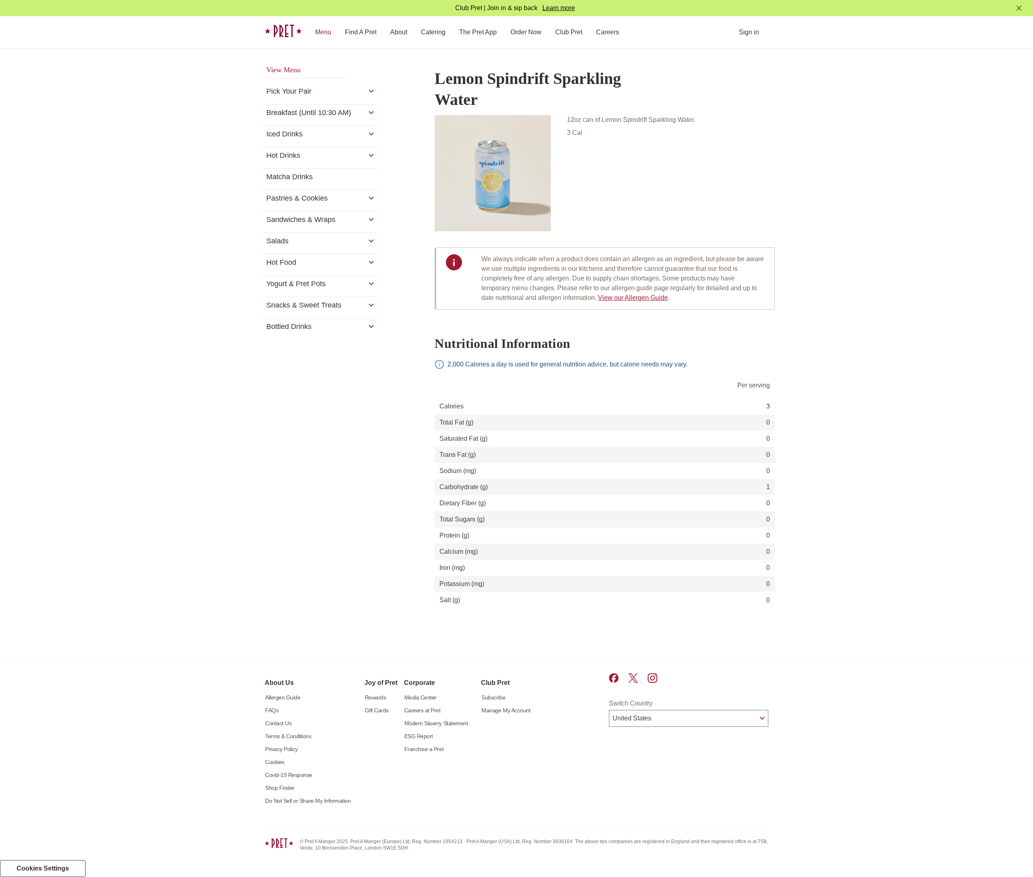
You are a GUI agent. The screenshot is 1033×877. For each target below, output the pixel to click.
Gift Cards (377, 710)
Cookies (274, 762)
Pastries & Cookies (297, 198)
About (398, 32)
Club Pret (568, 32)
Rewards (375, 697)
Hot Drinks (283, 155)
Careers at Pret (422, 710)
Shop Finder (280, 788)
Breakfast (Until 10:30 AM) (308, 113)
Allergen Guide (282, 697)
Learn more (558, 7)
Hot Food (281, 262)
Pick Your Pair (289, 91)
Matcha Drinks (289, 177)
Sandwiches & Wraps (300, 220)
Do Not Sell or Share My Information (308, 800)
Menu (323, 32)
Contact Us (278, 723)
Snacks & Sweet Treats (303, 305)
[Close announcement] (1019, 8)
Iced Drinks (284, 134)
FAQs (271, 710)
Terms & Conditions (288, 736)
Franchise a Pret (423, 749)
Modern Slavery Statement (436, 723)
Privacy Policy (281, 749)
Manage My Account (505, 710)
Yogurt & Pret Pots (296, 284)
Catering (433, 32)
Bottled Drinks (289, 326)
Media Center (420, 697)
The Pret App (478, 32)
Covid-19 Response (288, 775)
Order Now (526, 32)
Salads (277, 241)
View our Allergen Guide (633, 297)
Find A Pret (360, 32)
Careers (607, 32)
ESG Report (418, 736)
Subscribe (493, 697)
